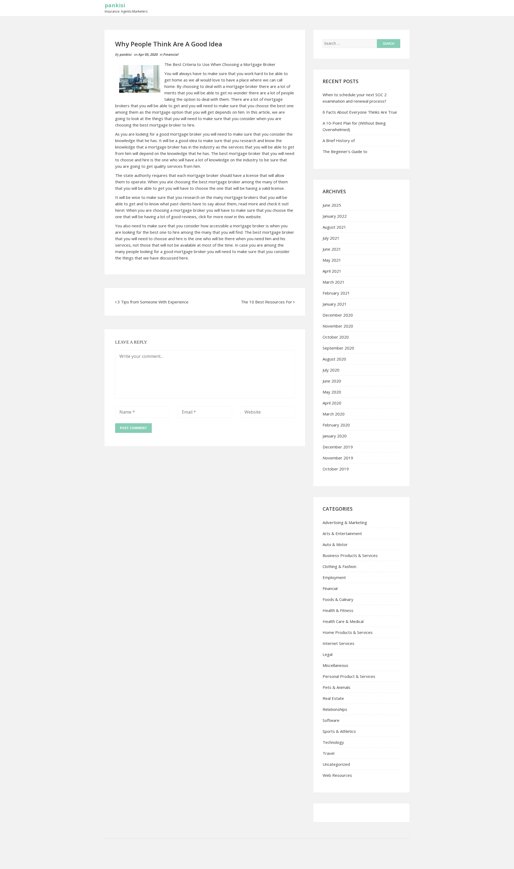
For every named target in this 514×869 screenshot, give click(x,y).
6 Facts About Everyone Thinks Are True (360, 112)
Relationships (335, 709)
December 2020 (338, 315)
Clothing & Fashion (339, 566)
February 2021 (336, 293)
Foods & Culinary (338, 599)
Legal (327, 654)
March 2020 (334, 414)
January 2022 (335, 216)
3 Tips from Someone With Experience (153, 301)
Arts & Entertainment (342, 533)
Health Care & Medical (343, 621)
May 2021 (332, 260)
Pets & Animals (336, 687)
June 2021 (332, 249)
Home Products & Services (348, 632)
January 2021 (335, 304)
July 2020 (331, 370)
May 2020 (332, 392)
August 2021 (334, 227)
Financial (171, 54)
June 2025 (332, 205)
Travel (328, 753)
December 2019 (338, 447)
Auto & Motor (335, 544)
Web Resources (337, 775)
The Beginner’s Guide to (345, 151)
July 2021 (331, 238)
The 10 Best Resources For (266, 301)
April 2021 (332, 271)
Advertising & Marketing (345, 522)
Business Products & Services (350, 555)
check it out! (278, 203)
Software (331, 720)
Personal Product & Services (349, 676)
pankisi (115, 5)
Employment (334, 577)
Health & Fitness (338, 610)
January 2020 (335, 436)
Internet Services (338, 643)
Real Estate (333, 698)
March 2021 (334, 282)
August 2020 (334, 359)
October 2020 (336, 337)
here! (119, 210)
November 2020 (338, 326)
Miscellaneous (335, 665)
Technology (333, 742)
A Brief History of (339, 140)
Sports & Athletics (339, 731)
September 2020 (338, 348)
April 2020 (332, 403)
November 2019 (338, 458)
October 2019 (336, 468)
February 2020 (336, 425)
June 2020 (332, 381)
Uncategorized (336, 764)
